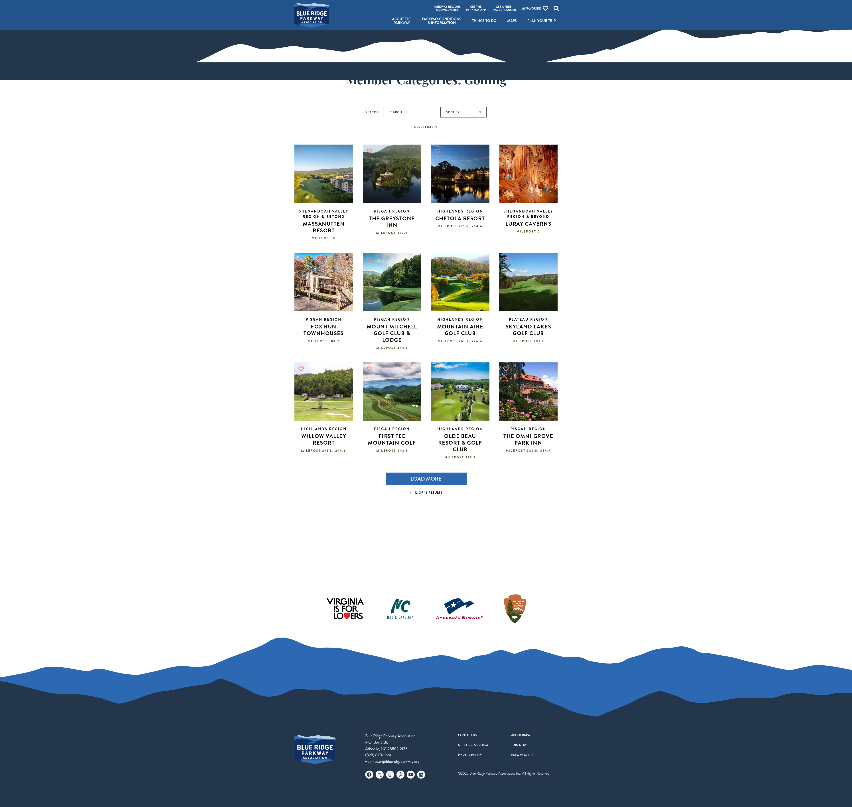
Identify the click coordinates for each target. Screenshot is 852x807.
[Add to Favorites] (301, 151)
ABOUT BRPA (520, 735)
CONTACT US (467, 735)
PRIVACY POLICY (470, 755)
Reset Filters (426, 127)
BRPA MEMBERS (522, 755)
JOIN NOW (519, 745)
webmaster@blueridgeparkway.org (392, 761)
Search (372, 112)
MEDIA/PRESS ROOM (473, 745)
